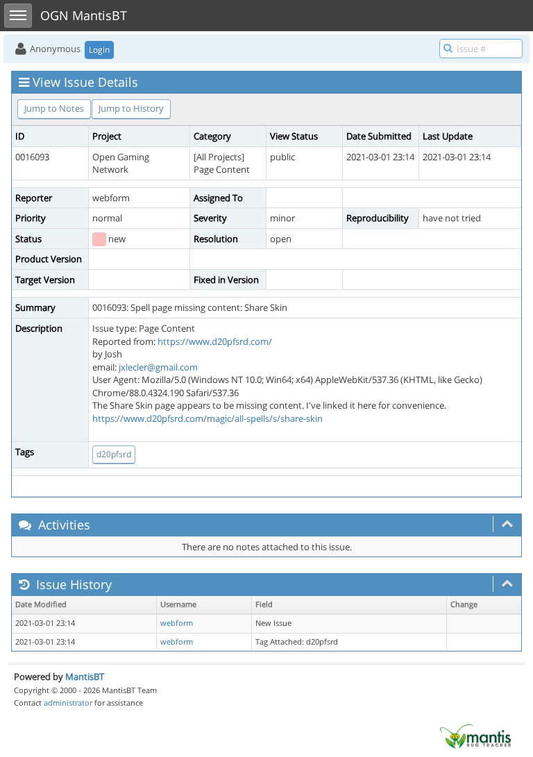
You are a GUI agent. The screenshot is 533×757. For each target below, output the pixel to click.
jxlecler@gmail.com (158, 367)
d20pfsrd (113, 454)
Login (99, 50)
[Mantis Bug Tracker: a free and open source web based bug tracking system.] (475, 735)
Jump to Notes (54, 108)
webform (176, 623)
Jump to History (131, 108)
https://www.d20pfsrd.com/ (215, 341)
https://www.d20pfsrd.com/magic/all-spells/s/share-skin (207, 418)
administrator (68, 702)
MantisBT (84, 676)
